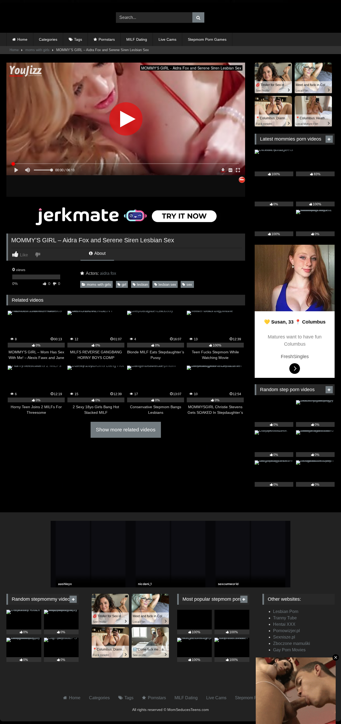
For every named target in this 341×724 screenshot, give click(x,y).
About (99, 253)
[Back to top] (324, 708)
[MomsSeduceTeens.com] (39, 17)
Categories (48, 39)
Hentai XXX (284, 624)
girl (124, 285)
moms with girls (37, 50)
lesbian (142, 285)
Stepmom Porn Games (207, 39)
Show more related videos (126, 429)
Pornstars (107, 39)
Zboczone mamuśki (291, 643)
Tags (78, 39)
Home (22, 39)
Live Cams (167, 39)
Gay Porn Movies (289, 650)
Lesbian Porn (285, 611)
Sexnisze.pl (284, 637)
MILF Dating (136, 39)
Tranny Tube (285, 618)
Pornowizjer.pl (286, 630)
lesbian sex (167, 285)
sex (189, 285)
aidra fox (108, 273)
